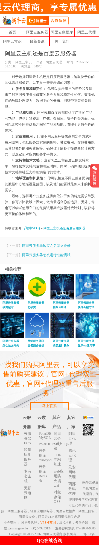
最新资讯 (37, 41)
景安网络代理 (72, 472)
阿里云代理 (86, 32)
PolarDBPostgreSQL (44, 444)
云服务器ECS (27, 438)
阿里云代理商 (52, 534)
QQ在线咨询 (49, 540)
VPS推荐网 (48, 522)
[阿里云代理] (35, 20)
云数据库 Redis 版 (43, 473)
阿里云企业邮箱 (57, 441)
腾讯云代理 (72, 455)
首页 (12, 32)
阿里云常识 (12, 41)
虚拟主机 (65, 522)
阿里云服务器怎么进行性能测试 (46, 255)
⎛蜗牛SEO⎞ (32, 228)
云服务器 (81, 522)
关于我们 (62, 41)
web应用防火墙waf (59, 478)
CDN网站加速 (58, 459)
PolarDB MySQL (44, 436)
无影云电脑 (27, 493)
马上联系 (49, 406)
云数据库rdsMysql (44, 455)
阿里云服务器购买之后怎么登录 (46, 246)
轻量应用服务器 (27, 457)
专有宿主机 (27, 476)
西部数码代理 (72, 488)
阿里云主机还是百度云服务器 (64, 228)
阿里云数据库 (62, 32)
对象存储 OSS (57, 497)
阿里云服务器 (37, 32)
